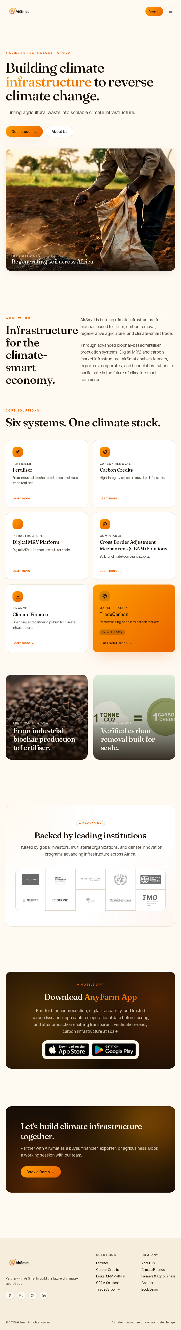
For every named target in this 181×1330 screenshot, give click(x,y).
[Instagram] (21, 1295)
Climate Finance (153, 1270)
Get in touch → (24, 131)
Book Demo (149, 1289)
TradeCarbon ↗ (108, 1289)
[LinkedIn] (44, 1295)
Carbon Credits (107, 1270)
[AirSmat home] (19, 11)
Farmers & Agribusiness (158, 1276)
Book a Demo (40, 1171)
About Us (59, 131)
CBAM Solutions (107, 1283)
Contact (147, 1283)
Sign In (154, 11)
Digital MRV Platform (111, 1276)
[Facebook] (10, 1295)
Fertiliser (102, 1263)
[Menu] (170, 11)
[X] (32, 1295)
